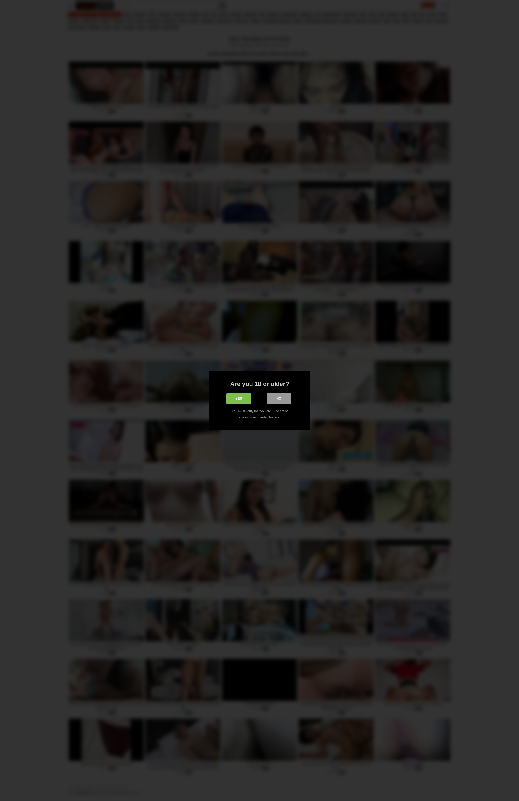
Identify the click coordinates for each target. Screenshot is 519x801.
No (278, 398)
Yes (238, 398)
